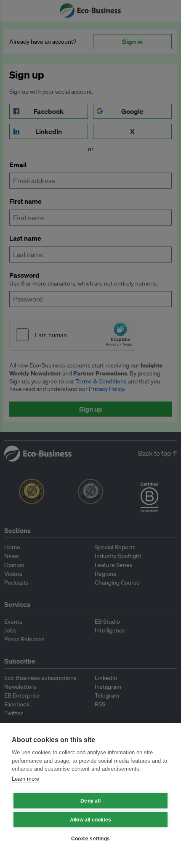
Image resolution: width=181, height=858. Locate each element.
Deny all (90, 801)
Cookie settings (90, 839)
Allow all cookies (90, 820)
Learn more (25, 779)
